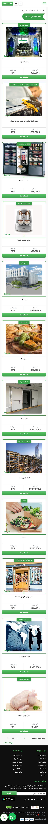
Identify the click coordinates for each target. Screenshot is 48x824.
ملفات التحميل (17, 769)
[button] (16, 3)
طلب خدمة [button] (6, 3)
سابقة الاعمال (42, 762)
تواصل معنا (18, 772)
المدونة (43, 775)
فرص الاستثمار (17, 755)
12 (13, 738)
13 (8, 738)
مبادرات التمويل (17, 762)
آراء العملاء (43, 769)
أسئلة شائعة (42, 759)
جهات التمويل (18, 759)
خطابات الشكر (42, 765)
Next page (9, 743)
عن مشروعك (42, 755)
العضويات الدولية (17, 765)
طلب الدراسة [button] (24, 77)
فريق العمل (42, 772)
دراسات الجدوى (27, 10)
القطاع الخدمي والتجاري (33, 16)
